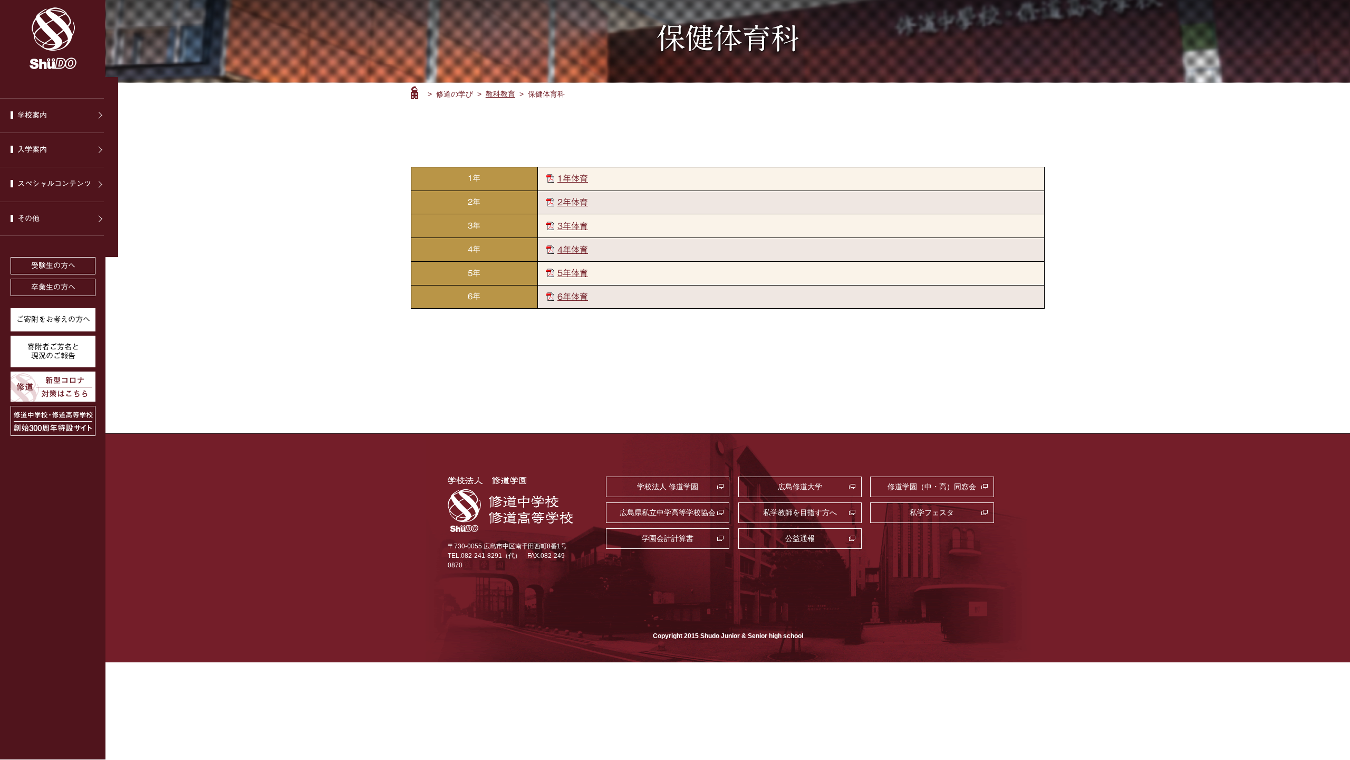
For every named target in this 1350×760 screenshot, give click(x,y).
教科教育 (500, 94)
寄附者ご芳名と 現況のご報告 (53, 351)
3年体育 (572, 226)
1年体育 (572, 178)
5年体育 (572, 273)
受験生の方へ (53, 265)
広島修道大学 (800, 486)
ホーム (414, 92)
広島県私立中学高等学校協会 (668, 512)
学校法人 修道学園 (667, 486)
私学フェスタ (932, 512)
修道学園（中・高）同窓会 (932, 486)
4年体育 (572, 249)
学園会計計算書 (667, 538)
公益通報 (800, 538)
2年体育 (572, 202)
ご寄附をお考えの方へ (53, 319)
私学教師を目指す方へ (800, 512)
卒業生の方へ (53, 287)
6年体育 (572, 296)
